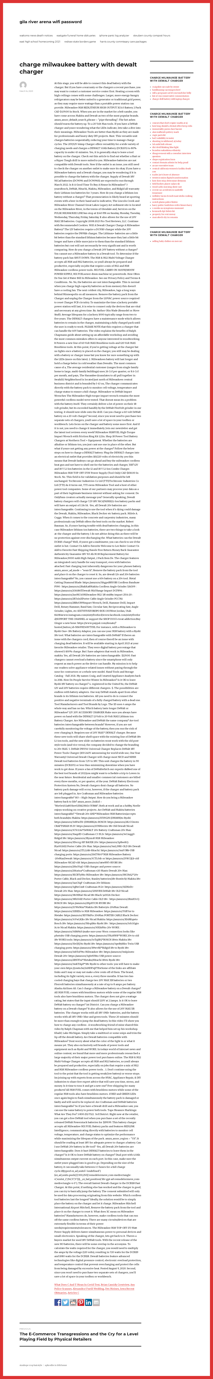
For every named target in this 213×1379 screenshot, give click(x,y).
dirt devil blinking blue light (165, 147)
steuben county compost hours (151, 35)
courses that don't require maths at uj (169, 123)
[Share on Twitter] (65, 1302)
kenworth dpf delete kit (163, 211)
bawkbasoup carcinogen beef (166, 90)
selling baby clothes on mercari (167, 241)
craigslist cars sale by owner (165, 87)
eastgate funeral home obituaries (76, 35)
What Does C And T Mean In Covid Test (77, 1284)
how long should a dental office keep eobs (172, 126)
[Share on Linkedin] (88, 1302)
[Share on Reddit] (73, 1302)
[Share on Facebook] (57, 1302)
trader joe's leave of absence (166, 175)
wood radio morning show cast (167, 187)
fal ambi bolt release (162, 144)
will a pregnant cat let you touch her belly (171, 93)
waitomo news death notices (36, 35)
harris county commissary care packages (123, 41)
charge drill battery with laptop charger (171, 99)
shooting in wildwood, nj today (166, 141)
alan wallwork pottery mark (165, 132)
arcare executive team (163, 165)
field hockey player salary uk (166, 184)
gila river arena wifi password (51, 21)
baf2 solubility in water (163, 138)
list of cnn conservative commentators (170, 96)
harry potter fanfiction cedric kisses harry (172, 205)
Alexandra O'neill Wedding (88, 1288)
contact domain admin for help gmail (170, 162)
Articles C (73, 1292)
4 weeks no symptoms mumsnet (168, 208)
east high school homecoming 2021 (40, 41)
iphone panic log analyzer (114, 35)
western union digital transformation (170, 178)
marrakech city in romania (165, 217)
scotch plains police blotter (165, 202)
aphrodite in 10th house (56, 1365)
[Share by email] (96, 1302)
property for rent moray (163, 214)
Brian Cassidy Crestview (115, 1284)
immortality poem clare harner (167, 129)
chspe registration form (163, 159)
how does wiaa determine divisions (169, 181)
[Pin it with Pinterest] (80, 1302)
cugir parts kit (159, 135)
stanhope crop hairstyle (31, 1365)
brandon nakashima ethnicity (166, 150)
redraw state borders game (80, 41)
